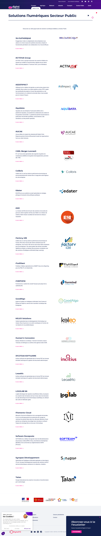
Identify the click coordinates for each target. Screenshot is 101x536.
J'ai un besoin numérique (73, 1)
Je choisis (17, 528)
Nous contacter (62, 1)
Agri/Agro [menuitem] (42, 5)
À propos (33, 514)
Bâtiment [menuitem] (51, 5)
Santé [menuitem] (89, 5)
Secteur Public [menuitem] (80, 5)
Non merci (6, 528)
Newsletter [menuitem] (36, 8)
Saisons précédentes (58, 514)
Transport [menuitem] (69, 5)
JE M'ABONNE (76, 531)
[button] (3, 533)
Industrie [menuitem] (60, 5)
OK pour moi (27, 528)
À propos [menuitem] (33, 5)
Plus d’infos (19, 48)
